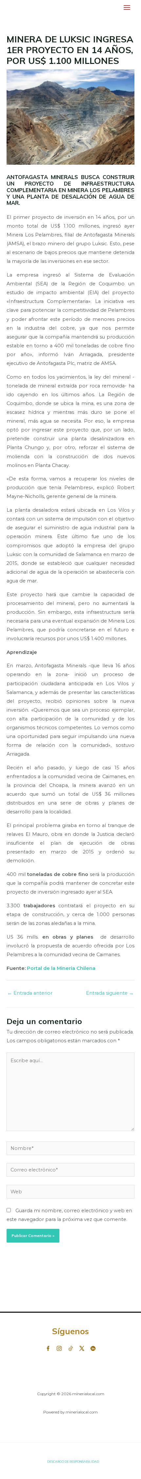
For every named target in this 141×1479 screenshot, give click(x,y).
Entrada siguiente (110, 993)
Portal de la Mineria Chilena (62, 968)
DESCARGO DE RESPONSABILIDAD (73, 1461)
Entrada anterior (29, 993)
